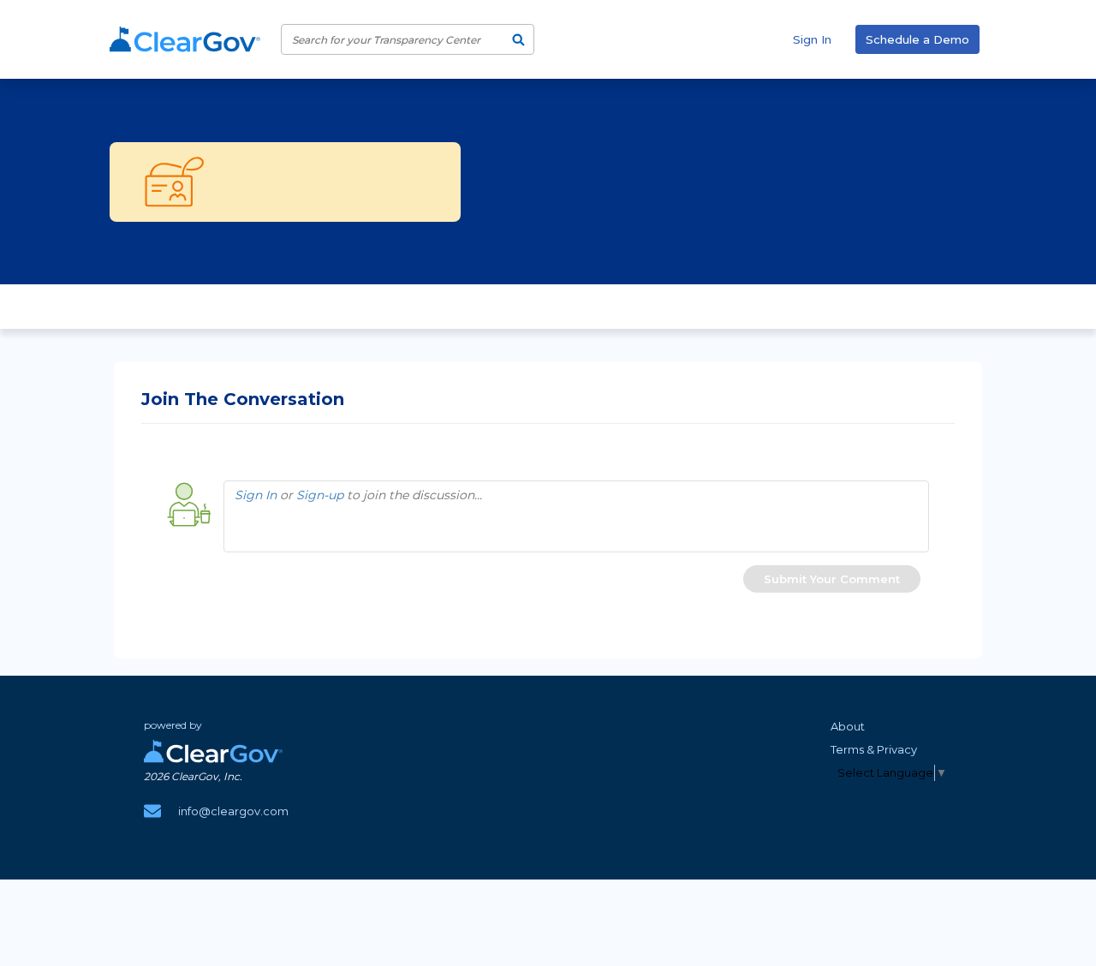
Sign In (812, 39)
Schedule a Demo (917, 39)
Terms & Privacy (874, 749)
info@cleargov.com (233, 811)
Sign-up (319, 495)
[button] (831, 579)
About (848, 726)
